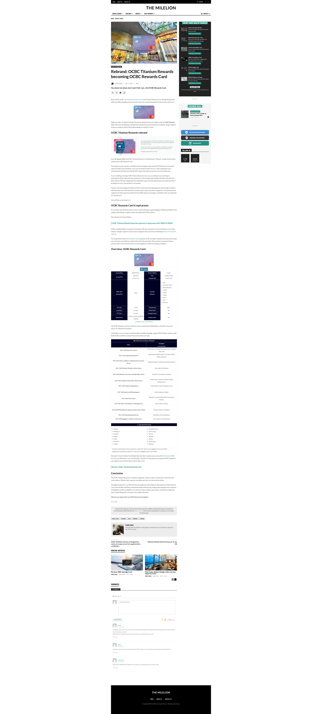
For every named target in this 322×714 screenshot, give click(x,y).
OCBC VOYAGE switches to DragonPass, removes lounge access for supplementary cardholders (126, 544)
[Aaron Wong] (112, 83)
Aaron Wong (119, 83)
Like (185, 154)
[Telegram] (120, 92)
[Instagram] (208, 2)
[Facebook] (205, 2)
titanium (142, 518)
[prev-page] (173, 579)
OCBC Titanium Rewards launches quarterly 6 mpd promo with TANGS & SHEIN (142, 223)
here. (129, 200)
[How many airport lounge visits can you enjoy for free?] (161, 563)
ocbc (129, 518)
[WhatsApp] (124, 92)
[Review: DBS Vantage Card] (127, 563)
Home (112, 18)
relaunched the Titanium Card (133, 99)
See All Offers (195, 87)
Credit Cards (119, 18)
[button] (200, 2)
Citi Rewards (166, 456)
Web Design (170, 704)
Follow (195, 154)
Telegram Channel (139, 511)
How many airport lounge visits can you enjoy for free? (160, 573)
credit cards (115, 518)
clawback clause (134, 239)
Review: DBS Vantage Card (121, 572)
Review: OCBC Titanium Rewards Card (126, 467)
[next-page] (175, 579)
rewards (135, 518)
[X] (116, 92)
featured (123, 518)
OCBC (120, 67)
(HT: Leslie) (114, 501)
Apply (145, 269)
